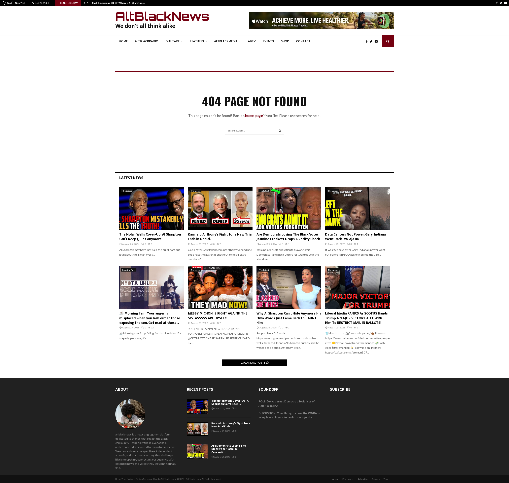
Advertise (363, 479)
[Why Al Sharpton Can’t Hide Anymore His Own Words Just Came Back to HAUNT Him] (288, 288)
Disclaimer (348, 479)
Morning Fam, (128, 270)
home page (254, 115)
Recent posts (200, 389)
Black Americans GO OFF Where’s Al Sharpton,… (118, 3)
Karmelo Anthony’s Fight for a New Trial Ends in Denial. (220, 237)
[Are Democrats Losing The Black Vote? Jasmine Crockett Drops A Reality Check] (288, 208)
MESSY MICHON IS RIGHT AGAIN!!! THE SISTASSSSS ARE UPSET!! (217, 316)
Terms (387, 479)
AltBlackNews (162, 16)
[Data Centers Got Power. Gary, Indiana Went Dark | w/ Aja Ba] (357, 208)
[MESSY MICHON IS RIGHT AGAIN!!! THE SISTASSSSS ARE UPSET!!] (220, 288)
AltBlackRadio (146, 41)
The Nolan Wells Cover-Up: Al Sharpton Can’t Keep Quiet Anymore (150, 237)
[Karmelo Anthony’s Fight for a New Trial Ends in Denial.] (220, 208)
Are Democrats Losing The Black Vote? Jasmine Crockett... (228, 449)
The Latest (127, 191)
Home (123, 41)
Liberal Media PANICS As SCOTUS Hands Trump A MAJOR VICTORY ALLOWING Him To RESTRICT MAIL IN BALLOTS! (356, 318)
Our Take (172, 41)
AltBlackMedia (226, 41)
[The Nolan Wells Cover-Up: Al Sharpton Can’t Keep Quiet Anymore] (151, 208)
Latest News (131, 177)
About (121, 389)
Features (197, 41)
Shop (285, 41)
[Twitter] (501, 3)
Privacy (376, 479)
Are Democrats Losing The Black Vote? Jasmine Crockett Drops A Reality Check (288, 237)
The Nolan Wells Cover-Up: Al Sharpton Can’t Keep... (230, 402)
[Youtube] (505, 3)
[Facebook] (497, 3)
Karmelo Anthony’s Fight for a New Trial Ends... (230, 425)
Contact (303, 41)
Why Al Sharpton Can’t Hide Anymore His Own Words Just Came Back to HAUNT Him (288, 318)
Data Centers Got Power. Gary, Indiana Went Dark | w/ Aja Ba (355, 237)
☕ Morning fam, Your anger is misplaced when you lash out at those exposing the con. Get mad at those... (149, 318)
